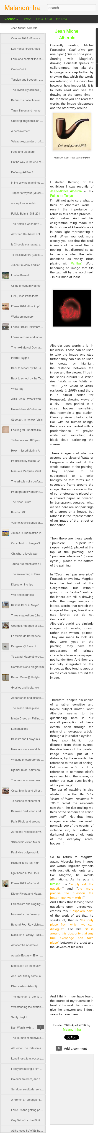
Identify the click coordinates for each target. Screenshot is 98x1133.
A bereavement (20, 131)
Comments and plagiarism (27, 667)
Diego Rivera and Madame (28, 893)
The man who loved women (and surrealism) (38, 780)
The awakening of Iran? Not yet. (30, 574)
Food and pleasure (23, 151)
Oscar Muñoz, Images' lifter (27, 543)
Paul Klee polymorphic (25, 852)
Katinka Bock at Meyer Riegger (30, 605)
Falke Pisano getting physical (29, 1110)
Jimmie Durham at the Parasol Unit (32, 533)
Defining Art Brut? (22, 172)
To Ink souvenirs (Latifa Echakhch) (32, 254)
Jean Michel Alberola (24, 28)
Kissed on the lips (22, 584)
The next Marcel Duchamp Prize (31, 347)
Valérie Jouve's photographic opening (34, 522)
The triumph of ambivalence (28, 1038)
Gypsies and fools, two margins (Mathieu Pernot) (41, 687)
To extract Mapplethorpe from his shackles (37, 656)
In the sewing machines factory (30, 182)
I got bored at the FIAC (25, 873)
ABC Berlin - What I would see (29, 399)
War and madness (22, 594)
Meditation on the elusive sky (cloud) (33, 965)
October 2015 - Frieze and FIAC (30, 38)
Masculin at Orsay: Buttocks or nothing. (35, 935)
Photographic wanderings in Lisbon (33, 491)
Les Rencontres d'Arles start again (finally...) (38, 48)
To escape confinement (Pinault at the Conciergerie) (43, 801)
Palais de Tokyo (61, 195)
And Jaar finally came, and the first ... (33, 976)
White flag (17, 388)
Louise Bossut (20, 275)
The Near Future (21, 502)
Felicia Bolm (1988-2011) (27, 213)
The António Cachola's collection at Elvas (36, 224)
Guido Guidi (18, 69)
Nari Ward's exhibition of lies (28, 1027)
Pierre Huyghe (20, 358)
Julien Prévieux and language (29, 265)
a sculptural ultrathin (23, 203)
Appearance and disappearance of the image (39, 698)
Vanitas (76, 263)
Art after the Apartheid (24, 945)
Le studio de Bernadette (26, 636)
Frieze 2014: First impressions (29, 327)
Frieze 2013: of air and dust (28, 883)
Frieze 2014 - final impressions (30, 306)
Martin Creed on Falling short (29, 718)
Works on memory (22, 316)
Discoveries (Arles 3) (24, 986)
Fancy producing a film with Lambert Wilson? (39, 1068)
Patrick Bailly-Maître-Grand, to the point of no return (42, 461)
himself (55, 884)
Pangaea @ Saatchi (23, 646)
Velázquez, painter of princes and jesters (36, 141)
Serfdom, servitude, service (28, 1089)
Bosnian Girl (18, 512)
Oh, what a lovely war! (24, 553)
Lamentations (19, 728)
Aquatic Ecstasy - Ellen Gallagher (31, 955)
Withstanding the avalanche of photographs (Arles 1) (43, 1007)
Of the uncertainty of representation (32, 285)
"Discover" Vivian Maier (25, 842)
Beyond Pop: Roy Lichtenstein (30, 924)
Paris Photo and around (26, 821)
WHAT (28, 19)
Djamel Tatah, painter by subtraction (33, 770)
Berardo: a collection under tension (32, 100)
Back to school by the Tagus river (31, 378)
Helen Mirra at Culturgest (26, 409)
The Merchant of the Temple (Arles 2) (34, 996)
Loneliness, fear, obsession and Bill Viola (36, 1058)
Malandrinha (72, 1029)
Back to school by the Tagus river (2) (33, 368)
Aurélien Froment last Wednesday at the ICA (38, 831)
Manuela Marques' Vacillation (29, 471)
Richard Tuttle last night (25, 862)
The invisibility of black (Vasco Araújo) (34, 90)
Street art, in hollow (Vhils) (27, 419)
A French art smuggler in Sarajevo (32, 1099)
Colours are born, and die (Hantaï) (32, 1079)
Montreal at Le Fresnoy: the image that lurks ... (39, 914)
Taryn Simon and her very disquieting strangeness (42, 110)
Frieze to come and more (26, 337)
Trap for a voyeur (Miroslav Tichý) (31, 193)
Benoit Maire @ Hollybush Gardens (33, 677)
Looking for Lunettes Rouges (29, 430)
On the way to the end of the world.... (33, 162)
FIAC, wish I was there (25, 296)
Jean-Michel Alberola (67, 191)
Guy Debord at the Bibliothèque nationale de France (43, 1120)
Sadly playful (19, 1017)
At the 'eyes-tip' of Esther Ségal (30, 1130)
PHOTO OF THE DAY (51, 19)
